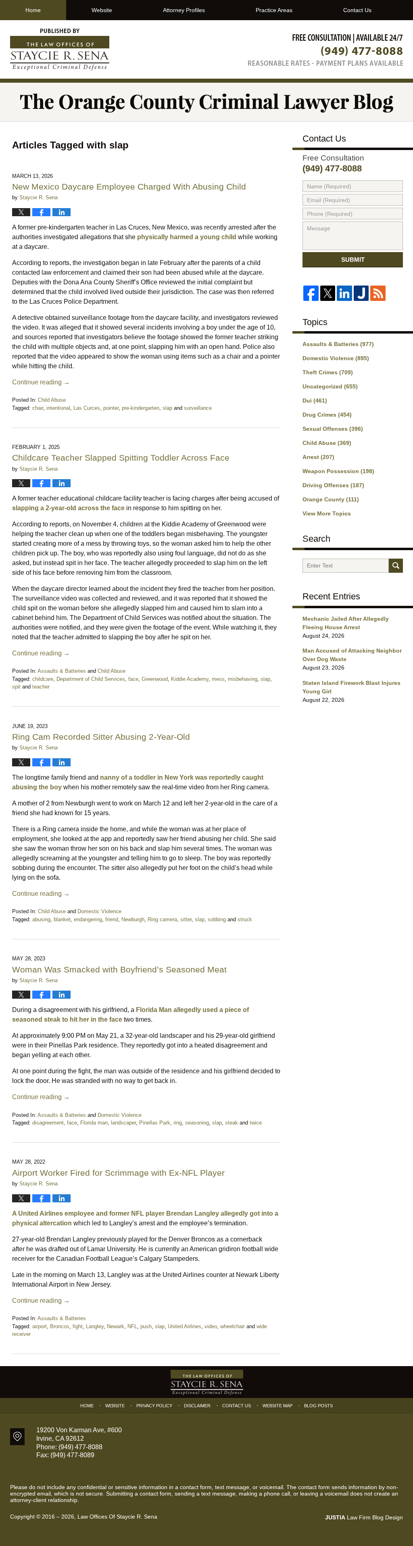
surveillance (198, 408)
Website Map (277, 1405)
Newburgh (132, 919)
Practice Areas (274, 10)
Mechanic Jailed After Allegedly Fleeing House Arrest (345, 622)
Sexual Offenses (332, 429)
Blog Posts (318, 1405)
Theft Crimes (327, 372)
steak (231, 1123)
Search (396, 566)
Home (33, 10)
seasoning (197, 1123)
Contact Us (357, 10)
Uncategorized (330, 386)
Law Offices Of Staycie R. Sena (117, 1516)
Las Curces (86, 408)
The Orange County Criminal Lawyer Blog (59, 50)
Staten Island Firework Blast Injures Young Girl (351, 687)
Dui (314, 400)
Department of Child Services (90, 679)
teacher (41, 687)
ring (177, 1123)
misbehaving (242, 679)
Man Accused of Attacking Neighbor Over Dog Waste (352, 654)
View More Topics (326, 513)
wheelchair (232, 1326)
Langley (95, 1326)
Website (102, 10)
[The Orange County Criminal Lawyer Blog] (206, 102)
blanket (62, 919)
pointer (111, 408)
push (146, 1326)
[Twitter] (327, 293)
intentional (58, 408)
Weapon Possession (338, 471)
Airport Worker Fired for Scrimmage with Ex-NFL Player (119, 1172)
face (133, 679)
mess (218, 679)
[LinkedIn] (344, 293)
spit (16, 687)
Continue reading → (41, 382)
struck (245, 919)
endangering (88, 919)
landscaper (123, 1123)
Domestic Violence (99, 911)
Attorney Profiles (184, 10)
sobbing (217, 919)
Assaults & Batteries (62, 671)
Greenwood (155, 679)
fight (78, 1326)
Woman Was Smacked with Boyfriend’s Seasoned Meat (119, 969)
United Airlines (184, 1326)
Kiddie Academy (190, 679)
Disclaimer (197, 1405)
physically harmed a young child (186, 237)
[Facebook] (310, 293)
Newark (115, 1326)
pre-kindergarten (140, 408)
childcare (42, 679)
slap (167, 408)
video (210, 1326)
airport (39, 1326)
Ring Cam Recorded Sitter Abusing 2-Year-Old (101, 736)
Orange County (330, 499)
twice (256, 1123)
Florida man (94, 1123)
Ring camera (162, 919)
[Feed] (377, 293)
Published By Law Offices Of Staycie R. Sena (325, 50)
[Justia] (361, 293)
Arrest (318, 457)
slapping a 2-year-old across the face (68, 508)
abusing (41, 919)
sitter (186, 919)
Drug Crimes (327, 414)
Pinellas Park (154, 1123)
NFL (132, 1326)
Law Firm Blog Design (364, 1517)
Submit (353, 259)
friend (111, 919)
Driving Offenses (333, 485)
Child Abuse (52, 400)
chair (37, 408)
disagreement (48, 1123)
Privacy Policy (154, 1405)
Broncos (59, 1326)
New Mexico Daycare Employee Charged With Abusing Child (129, 186)
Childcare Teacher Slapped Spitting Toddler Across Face (120, 457)
